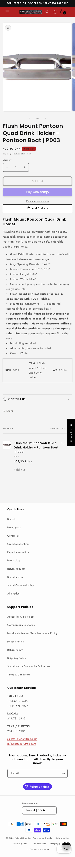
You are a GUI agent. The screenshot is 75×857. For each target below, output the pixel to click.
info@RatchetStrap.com (21, 744)
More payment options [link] (37, 201)
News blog (13, 560)
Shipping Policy (16, 658)
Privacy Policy (15, 641)
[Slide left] (29, 118)
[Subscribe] (63, 773)
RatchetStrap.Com (23, 837)
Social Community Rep (20, 585)
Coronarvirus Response (21, 625)
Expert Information (18, 552)
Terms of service (38, 843)
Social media (15, 577)
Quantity (7, 160)
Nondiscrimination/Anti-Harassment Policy (32, 633)
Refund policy (62, 837)
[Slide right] (46, 118)
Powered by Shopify (42, 837)
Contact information (39, 849)
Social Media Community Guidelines (28, 666)
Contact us (13, 536)
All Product (13, 593)
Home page (14, 527)
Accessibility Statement (20, 616)
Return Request (16, 568)
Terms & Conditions (19, 674)
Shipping (7, 153)
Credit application (18, 544)
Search (11, 519)
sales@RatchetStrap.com (22, 739)
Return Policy (15, 650)
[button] (7, 12)
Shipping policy (57, 843)
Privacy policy (20, 843)
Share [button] (9, 411)
